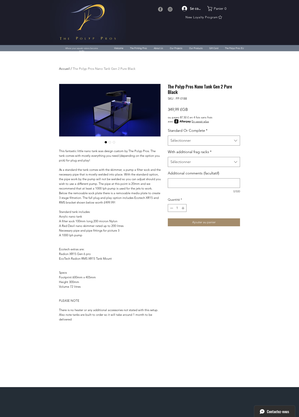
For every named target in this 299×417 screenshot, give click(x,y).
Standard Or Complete (187, 130)
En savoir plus (200, 121)
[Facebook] (160, 9)
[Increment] (183, 208)
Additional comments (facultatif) (193, 173)
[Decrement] (171, 208)
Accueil (64, 69)
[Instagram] (170, 9)
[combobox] (204, 141)
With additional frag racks (190, 152)
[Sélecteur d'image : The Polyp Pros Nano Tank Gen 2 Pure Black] (106, 142)
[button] (217, 8)
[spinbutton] (177, 208)
